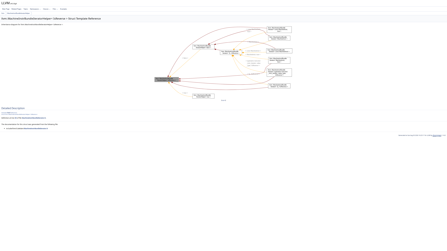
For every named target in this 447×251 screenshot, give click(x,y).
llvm (3, 13)
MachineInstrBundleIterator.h (34, 118)
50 (16, 118)
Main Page (5, 9)
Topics (26, 9)
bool (8, 113)
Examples (63, 9)
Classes (46, 9)
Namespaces (34, 9)
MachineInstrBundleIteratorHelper (18, 13)
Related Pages (16, 9)
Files (54, 9)
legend (223, 100)
